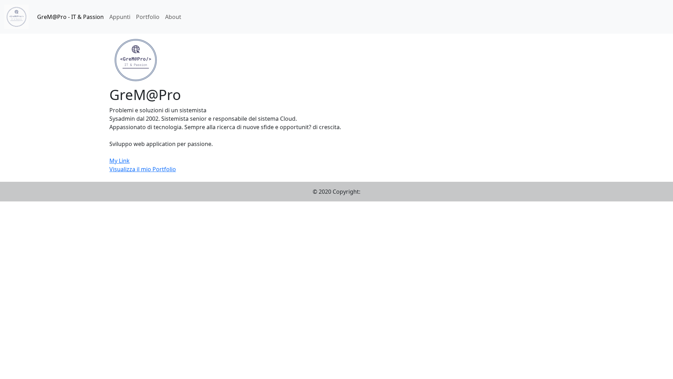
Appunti (119, 17)
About (173, 17)
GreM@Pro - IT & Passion (70, 17)
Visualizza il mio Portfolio (142, 169)
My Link (119, 161)
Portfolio (147, 17)
